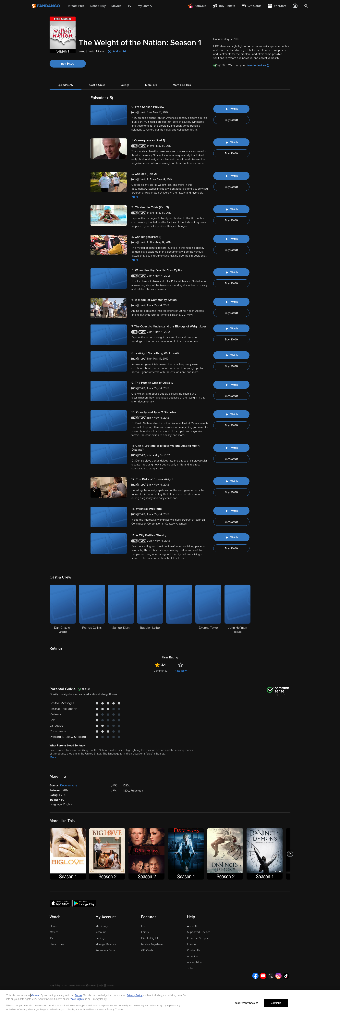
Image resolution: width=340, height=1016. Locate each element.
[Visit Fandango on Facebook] (255, 975)
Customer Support (198, 938)
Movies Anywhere (152, 944)
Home (53, 926)
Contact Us (193, 950)
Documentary (68, 785)
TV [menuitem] (129, 6)
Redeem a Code (105, 950)
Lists (143, 926)
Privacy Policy (134, 995)
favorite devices (256, 65)
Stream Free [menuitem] (76, 6)
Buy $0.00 (67, 63)
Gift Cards (147, 950)
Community (160, 670)
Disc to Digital (149, 938)
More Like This (182, 85)
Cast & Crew (97, 85)
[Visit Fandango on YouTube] (263, 975)
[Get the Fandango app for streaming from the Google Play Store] (84, 903)
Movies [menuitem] (116, 6)
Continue (276, 1003)
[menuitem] (251, 6)
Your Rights (77, 999)
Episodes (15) (65, 85)
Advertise (192, 956)
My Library (102, 926)
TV (51, 938)
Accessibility (194, 962)
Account (101, 932)
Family (145, 932)
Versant (35, 995)
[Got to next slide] (290, 854)
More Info (151, 85)
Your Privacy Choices (246, 1003)
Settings (100, 938)
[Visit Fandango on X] (270, 975)
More (135, 196)
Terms (78, 995)
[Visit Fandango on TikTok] (286, 975)
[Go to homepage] (46, 6)
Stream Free (57, 944)
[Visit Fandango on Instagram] (278, 975)
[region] (170, 1003)
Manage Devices (106, 944)
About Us (192, 926)
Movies (54, 932)
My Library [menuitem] (145, 6)
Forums (191, 944)
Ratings (124, 85)
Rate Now (181, 670)
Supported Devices (198, 932)
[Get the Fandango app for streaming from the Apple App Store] (60, 903)
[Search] (306, 6)
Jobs (190, 968)
